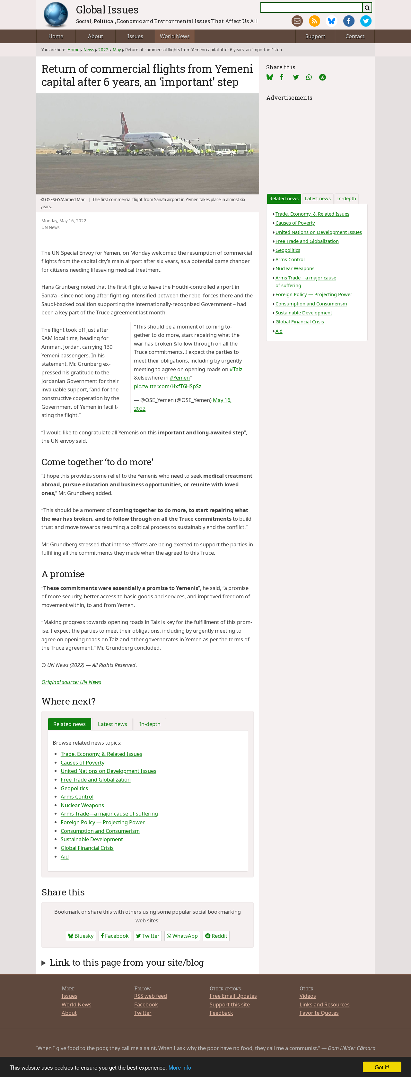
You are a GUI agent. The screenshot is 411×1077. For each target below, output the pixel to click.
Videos (308, 995)
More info (180, 1067)
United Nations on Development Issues (108, 770)
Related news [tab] (69, 724)
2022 (103, 50)
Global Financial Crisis (87, 847)
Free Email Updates (233, 995)
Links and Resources (325, 1004)
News (88, 50)
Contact (354, 36)
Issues (135, 36)
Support (315, 36)
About (95, 36)
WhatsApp (184, 935)
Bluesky (83, 935)
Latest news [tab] (112, 724)
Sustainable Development (92, 839)
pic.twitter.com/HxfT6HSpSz (167, 386)
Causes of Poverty (82, 762)
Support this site (230, 1004)
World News (175, 36)
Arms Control (77, 796)
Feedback (221, 1012)
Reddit (218, 935)
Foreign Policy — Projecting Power (103, 822)
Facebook (116, 935)
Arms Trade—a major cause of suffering (109, 813)
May (117, 50)
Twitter (150, 935)
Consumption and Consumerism (100, 830)
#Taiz (236, 369)
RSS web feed (150, 995)
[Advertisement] (317, 143)
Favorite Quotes (319, 1012)
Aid (65, 856)
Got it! (382, 1067)
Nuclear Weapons (82, 805)
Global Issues (107, 9)
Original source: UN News (71, 682)
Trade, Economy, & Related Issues (101, 753)
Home (55, 36)
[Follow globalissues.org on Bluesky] (331, 21)
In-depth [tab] (150, 724)
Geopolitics (74, 788)
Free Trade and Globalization (96, 779)
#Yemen (180, 377)
